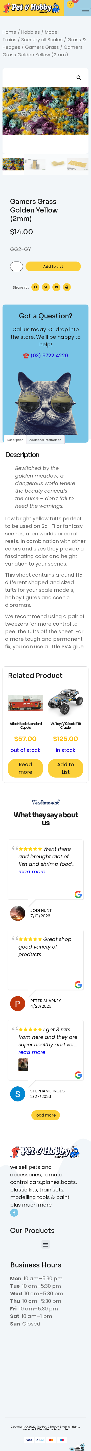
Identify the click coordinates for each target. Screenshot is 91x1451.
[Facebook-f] (14, 1213)
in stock (66, 737)
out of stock (25, 737)
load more (45, 1115)
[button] (78, 77)
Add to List (53, 266)
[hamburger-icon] (85, 11)
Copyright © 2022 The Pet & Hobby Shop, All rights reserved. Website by (45, 1428)
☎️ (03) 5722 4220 (45, 355)
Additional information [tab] (45, 440)
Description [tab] (15, 440)
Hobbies (30, 32)
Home (9, 32)
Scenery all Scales (42, 39)
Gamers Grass (42, 47)
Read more (25, 768)
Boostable (61, 1429)
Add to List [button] (65, 768)
